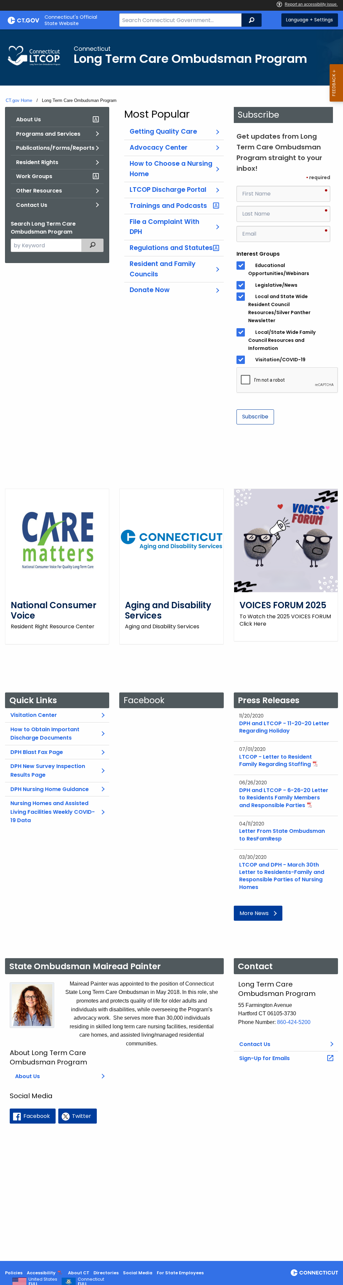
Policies (13, 1273)
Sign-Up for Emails (264, 1058)
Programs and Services (48, 134)
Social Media (137, 1273)
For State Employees (180, 1273)
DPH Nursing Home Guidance (49, 789)
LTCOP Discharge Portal (168, 189)
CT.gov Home (19, 100)
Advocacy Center (159, 147)
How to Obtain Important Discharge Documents (44, 734)
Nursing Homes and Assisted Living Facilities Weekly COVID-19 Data (52, 811)
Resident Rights (37, 162)
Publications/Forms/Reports (55, 148)
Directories (106, 1273)
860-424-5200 (294, 1022)
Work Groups (34, 176)
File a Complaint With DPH (164, 227)
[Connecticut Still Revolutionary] (314, 1272)
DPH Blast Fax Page (36, 752)
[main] (171, 645)
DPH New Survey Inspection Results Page (47, 770)
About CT (78, 1273)
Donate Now (149, 289)
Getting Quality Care (163, 131)
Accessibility (41, 1273)
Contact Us (31, 205)
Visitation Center (33, 715)
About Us (28, 119)
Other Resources (39, 191)
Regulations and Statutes (171, 247)
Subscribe (255, 416)
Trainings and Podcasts (168, 205)
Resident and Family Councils (163, 269)
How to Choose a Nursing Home (171, 168)
